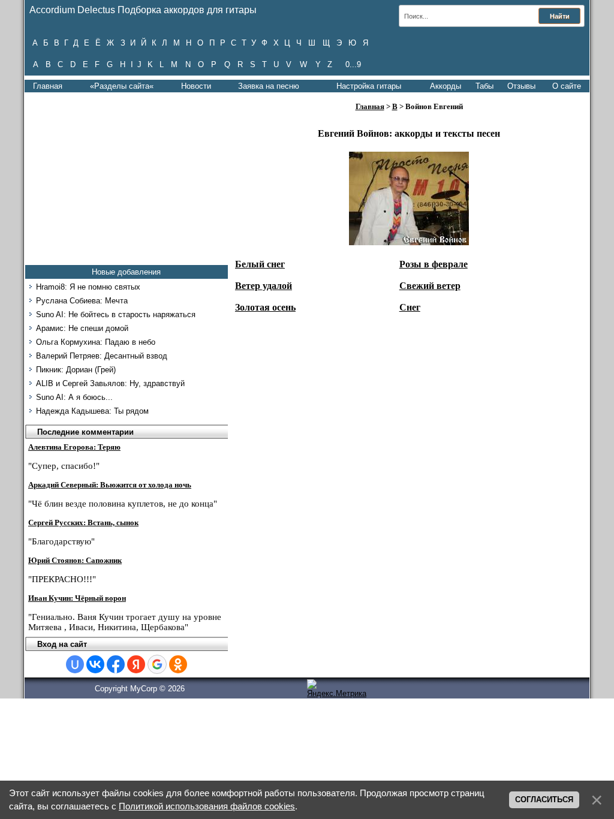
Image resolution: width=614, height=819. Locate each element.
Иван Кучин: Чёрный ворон (77, 598)
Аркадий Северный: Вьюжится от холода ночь (109, 484)
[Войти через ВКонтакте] (95, 664)
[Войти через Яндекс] (136, 664)
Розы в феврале (433, 264)
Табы (484, 86)
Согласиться (544, 799)
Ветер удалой (263, 286)
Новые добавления (126, 271)
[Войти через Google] (157, 664)
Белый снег (260, 264)
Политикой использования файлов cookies (207, 806)
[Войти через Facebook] (116, 664)
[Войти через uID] (75, 664)
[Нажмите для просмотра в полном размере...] (409, 242)
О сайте (566, 86)
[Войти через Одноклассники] (178, 664)
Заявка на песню (268, 86)
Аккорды (445, 86)
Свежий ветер (429, 286)
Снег (409, 307)
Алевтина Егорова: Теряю (74, 446)
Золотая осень (265, 307)
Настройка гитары (368, 86)
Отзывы (521, 86)
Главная (47, 86)
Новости (196, 86)
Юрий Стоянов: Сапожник (75, 560)
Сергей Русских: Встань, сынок (83, 522)
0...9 (353, 64)
